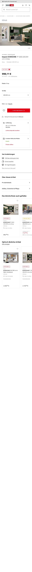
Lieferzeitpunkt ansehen (13, 130)
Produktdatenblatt (7, 278)
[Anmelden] (22, 5)
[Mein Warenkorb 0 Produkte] (29, 5)
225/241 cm (6, 95)
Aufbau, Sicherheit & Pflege (10, 188)
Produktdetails (6, 182)
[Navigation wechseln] (3, 5)
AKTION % (5, 69)
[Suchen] (4, 9)
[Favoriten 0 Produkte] (26, 5)
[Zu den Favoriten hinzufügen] (4, 110)
